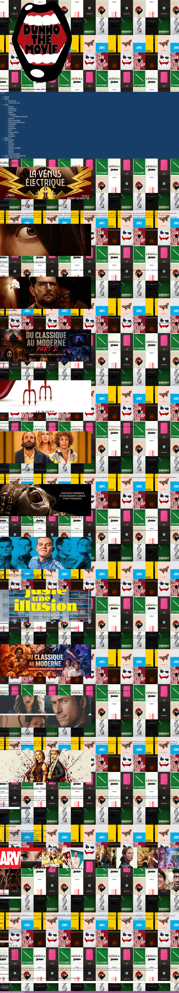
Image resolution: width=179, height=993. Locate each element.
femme (160, 915)
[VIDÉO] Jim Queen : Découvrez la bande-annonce (25, 836)
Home (6, 97)
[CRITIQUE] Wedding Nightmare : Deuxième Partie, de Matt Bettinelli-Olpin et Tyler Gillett (54, 788)
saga (87, 919)
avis (55, 915)
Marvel (31, 919)
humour (19, 919)
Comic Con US (14, 103)
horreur (13, 919)
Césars (11, 146)
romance (75, 919)
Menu (3, 93)
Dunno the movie (7, 86)
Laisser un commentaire (10, 223)
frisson (2, 919)
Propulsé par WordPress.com (12, 992)
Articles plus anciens (8, 806)
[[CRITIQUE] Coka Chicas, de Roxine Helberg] (168, 858)
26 (4, 958)
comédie (100, 915)
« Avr (2, 960)
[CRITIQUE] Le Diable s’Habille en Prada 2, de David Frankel (35, 418)
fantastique (153, 915)
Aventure (12, 110)
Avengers (42, 915)
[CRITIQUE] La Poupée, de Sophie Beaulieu (25, 469)
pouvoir (70, 919)
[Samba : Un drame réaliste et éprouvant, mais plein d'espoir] (168, 879)
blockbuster (81, 915)
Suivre (5, 987)
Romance (12, 128)
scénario (103, 919)
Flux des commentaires (14, 931)
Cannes (11, 144)
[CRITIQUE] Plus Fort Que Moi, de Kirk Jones (26, 574)
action (7, 915)
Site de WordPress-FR (13, 933)
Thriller (11, 134)
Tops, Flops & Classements (15, 156)
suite (108, 919)
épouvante (156, 919)
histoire (7, 919)
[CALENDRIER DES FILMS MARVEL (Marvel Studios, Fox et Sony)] (10, 858)
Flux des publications (13, 929)
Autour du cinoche (12, 158)
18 (1, 955)
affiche (25, 915)
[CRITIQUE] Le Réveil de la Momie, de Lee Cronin (28, 522)
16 (13, 953)
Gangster (12, 124)
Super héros (13, 132)
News (6, 99)
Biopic (10, 112)
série (121, 919)
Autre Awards (14, 154)
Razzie (11, 152)
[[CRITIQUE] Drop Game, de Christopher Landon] (31, 858)
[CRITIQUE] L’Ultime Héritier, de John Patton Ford (29, 733)
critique (110, 915)
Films (6, 105)
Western (11, 136)
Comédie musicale (20, 116)
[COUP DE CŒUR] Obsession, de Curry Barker (27, 261)
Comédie (12, 114)
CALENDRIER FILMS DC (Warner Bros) (20, 820)
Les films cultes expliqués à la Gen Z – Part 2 (26, 367)
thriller (134, 919)
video (148, 918)
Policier (11, 126)
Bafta (10, 142)
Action (11, 107)
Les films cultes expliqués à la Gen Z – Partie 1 (27, 682)
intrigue (25, 919)
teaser (127, 918)
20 (6, 955)
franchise (172, 915)
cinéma (93, 915)
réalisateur (81, 919)
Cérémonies (9, 140)
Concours (12, 101)
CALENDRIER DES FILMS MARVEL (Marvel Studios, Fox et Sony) (30, 818)
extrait (139, 915)
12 (3, 953)
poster (66, 919)
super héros (115, 919)
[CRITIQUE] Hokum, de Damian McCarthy (24, 314)
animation (36, 915)
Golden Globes (14, 148)
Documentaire (14, 120)
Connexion (8, 927)
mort (35, 919)
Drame (11, 118)
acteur (2, 915)
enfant (133, 915)
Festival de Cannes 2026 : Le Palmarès (19, 832)
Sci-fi (10, 130)
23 (14, 955)
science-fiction (94, 919)
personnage (57, 918)
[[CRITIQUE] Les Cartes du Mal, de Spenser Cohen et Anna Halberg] (10, 879)
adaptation (16, 915)
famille (146, 915)
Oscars (11, 150)
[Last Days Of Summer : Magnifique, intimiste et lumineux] (106, 858)
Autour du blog (7, 363)
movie (41, 918)
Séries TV (8, 138)
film (166, 915)
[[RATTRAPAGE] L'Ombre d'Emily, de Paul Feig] (73, 858)
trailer (141, 918)
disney (118, 915)
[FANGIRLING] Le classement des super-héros (23, 822)
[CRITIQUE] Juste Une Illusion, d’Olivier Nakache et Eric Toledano (39, 627)
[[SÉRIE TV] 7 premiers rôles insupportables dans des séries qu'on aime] (147, 858)
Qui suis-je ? (9, 816)
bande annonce (68, 915)
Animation (12, 109)
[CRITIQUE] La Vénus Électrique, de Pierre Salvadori (31, 205)
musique (48, 919)
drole (129, 915)
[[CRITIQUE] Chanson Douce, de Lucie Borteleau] (126, 858)
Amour (31, 915)
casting (87, 915)
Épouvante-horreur (16, 122)
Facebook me (6, 902)
